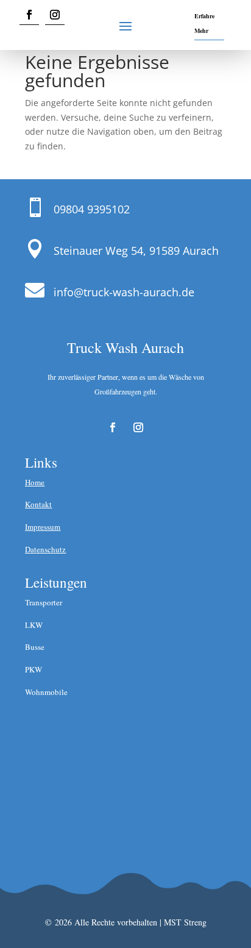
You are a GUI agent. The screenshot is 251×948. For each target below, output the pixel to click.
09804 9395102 (92, 209)
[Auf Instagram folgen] (55, 15)
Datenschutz (45, 549)
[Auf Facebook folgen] (29, 15)
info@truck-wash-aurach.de (124, 292)
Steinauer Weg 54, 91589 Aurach (136, 250)
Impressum (42, 526)
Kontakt (38, 504)
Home (34, 482)
